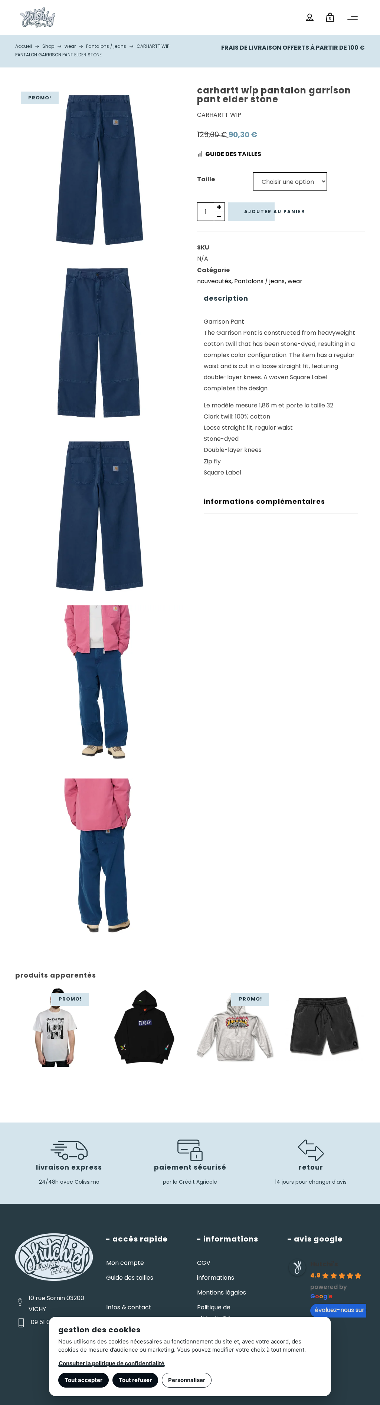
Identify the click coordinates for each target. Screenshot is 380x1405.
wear (295, 281)
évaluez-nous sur (339, 1310)
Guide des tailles (233, 154)
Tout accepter (83, 1379)
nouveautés (214, 281)
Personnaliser (186, 1379)
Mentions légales (221, 1292)
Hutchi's (324, 1264)
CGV (203, 1263)
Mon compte (125, 1263)
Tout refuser (135, 1379)
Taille (206, 179)
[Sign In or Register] (309, 17)
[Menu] (352, 18)
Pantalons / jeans (259, 281)
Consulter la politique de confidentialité (111, 1363)
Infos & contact (128, 1307)
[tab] (281, 298)
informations (215, 1277)
